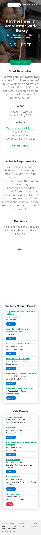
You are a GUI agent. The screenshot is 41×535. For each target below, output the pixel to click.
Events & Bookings (31, 4)
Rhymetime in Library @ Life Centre (21, 373)
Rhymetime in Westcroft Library (19, 388)
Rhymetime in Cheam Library (18, 359)
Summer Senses (13, 494)
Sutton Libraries (35, 525)
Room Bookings (8, 531)
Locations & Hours (16, 524)
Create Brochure (9, 529)
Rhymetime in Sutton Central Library (21, 344)
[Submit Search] (19, 5)
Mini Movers (11, 428)
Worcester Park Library (20, 128)
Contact (14, 526)
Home (4, 524)
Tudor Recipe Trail (14, 417)
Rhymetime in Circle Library (17, 329)
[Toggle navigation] (3, 4)
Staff (22, 526)
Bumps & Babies (13, 460)
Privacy (5, 526)
